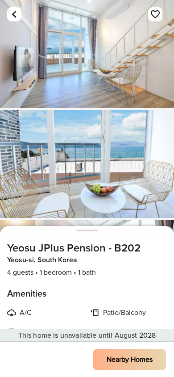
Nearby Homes (130, 359)
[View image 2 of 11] (87, 164)
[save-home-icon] (155, 14)
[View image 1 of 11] (87, 54)
